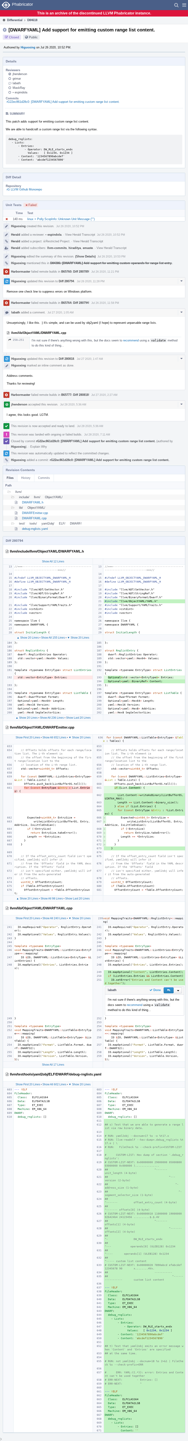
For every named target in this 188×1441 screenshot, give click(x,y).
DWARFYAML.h (32, 502)
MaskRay (19, 87)
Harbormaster (20, 271)
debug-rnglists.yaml (35, 529)
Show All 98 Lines (52, 898)
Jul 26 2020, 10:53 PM (111, 256)
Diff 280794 (66, 281)
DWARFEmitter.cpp (35, 513)
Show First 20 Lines (28, 737)
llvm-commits (57, 248)
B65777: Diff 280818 (74, 395)
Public (33, 37)
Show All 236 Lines (52, 717)
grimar (17, 78)
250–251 (18, 339)
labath (17, 83)
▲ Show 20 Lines (28, 637)
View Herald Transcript (80, 234)
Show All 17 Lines (53, 1064)
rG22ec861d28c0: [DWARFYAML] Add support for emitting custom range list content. (63, 101)
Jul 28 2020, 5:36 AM (73, 404)
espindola (20, 92)
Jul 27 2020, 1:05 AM (60, 312)
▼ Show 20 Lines (78, 637)
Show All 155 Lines (53, 637)
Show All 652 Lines (54, 737)
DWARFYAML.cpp (34, 518)
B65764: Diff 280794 (74, 302)
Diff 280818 (66, 358)
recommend (131, 340)
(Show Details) (85, 256)
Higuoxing (28, 47)
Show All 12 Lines (53, 561)
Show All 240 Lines (54, 918)
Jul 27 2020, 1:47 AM (90, 358)
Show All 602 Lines (54, 1084)
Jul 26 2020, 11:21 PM (105, 271)
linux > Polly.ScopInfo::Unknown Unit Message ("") (61, 219)
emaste (88, 248)
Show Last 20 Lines (78, 717)
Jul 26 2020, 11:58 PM (105, 302)
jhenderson (20, 74)
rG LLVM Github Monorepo (24, 189)
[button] (184, 5)
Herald (15, 234)
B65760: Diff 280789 (74, 271)
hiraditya (75, 248)
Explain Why (38, 446)
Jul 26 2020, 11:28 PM (91, 281)
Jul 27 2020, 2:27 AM (104, 395)
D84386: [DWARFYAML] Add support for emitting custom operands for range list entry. (111, 263)
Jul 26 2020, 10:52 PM (70, 226)
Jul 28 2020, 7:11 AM (97, 434)
